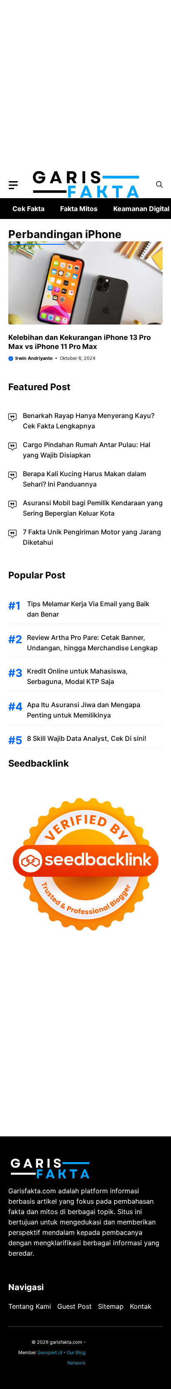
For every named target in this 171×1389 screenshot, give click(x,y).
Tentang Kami (29, 1306)
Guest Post (74, 1306)
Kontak (140, 1306)
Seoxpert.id (49, 1352)
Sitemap (111, 1306)
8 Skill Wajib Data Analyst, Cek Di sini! (87, 738)
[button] (159, 184)
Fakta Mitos (79, 208)
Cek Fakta (28, 208)
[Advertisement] (85, 85)
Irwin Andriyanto (34, 358)
